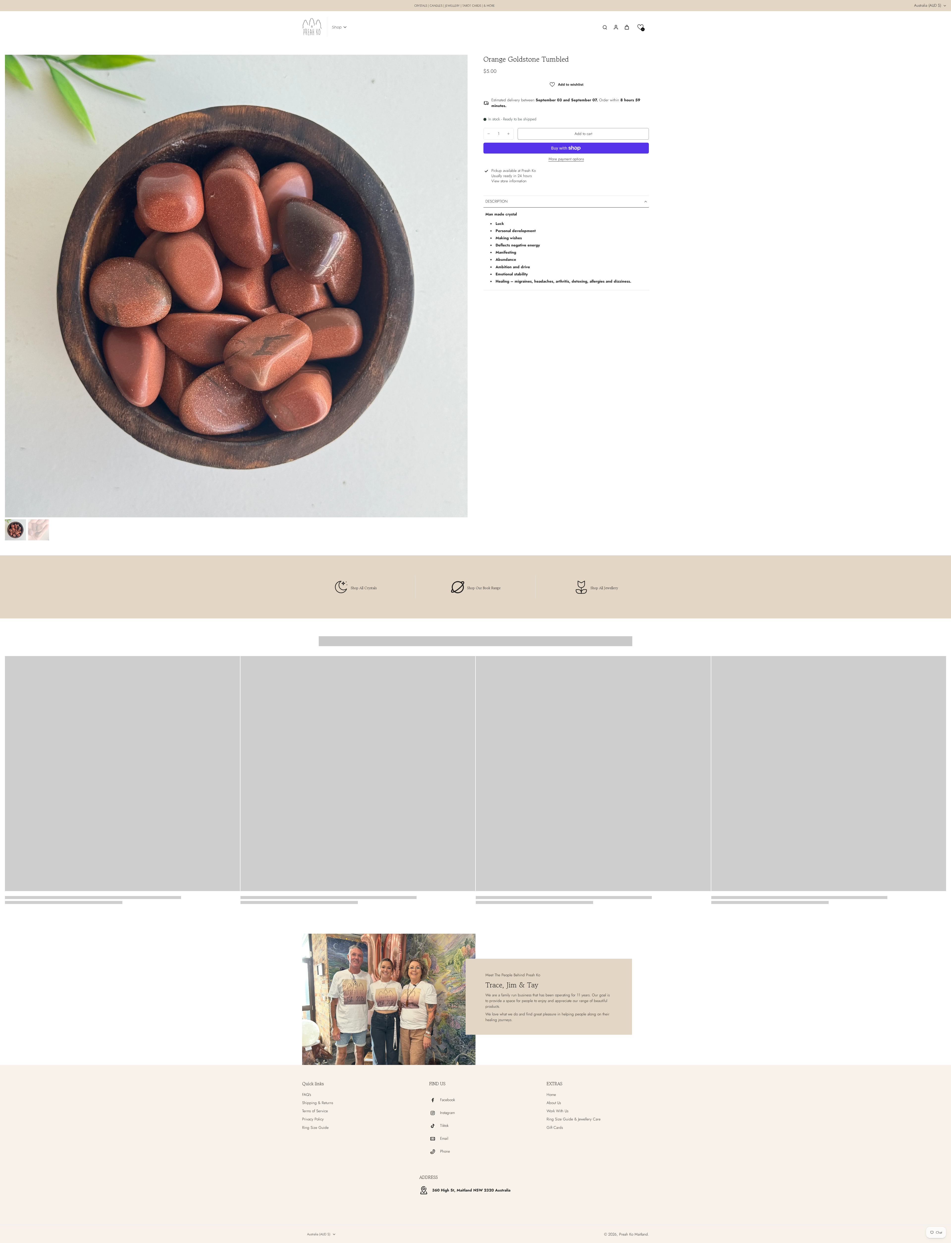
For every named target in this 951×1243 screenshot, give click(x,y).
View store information (509, 181)
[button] (640, 27)
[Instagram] (434, 1113)
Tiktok (444, 1125)
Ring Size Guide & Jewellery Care (574, 1119)
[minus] (489, 134)
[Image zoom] (236, 286)
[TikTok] (434, 1125)
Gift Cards (555, 1127)
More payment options (566, 160)
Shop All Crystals (364, 587)
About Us (554, 1103)
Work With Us (557, 1111)
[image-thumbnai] (15, 529)
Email (444, 1138)
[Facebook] (434, 1100)
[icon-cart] (626, 27)
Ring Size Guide (315, 1127)
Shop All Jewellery (604, 587)
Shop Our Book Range (484, 587)
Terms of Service (315, 1111)
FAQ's (306, 1094)
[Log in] (615, 27)
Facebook (447, 1100)
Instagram (447, 1112)
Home (551, 1094)
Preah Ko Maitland (633, 1234)
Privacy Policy (313, 1119)
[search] (604, 27)
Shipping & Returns (317, 1103)
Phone (445, 1151)
